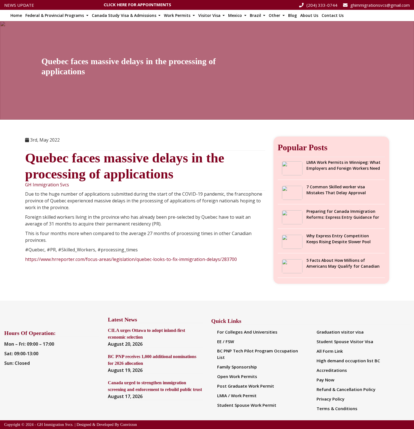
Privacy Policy (330, 399)
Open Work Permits (237, 376)
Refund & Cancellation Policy (346, 389)
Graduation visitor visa (340, 332)
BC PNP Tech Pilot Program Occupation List (257, 354)
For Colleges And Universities (247, 332)
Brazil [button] (256, 15)
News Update (19, 5)
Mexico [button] (235, 15)
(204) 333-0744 (321, 5)
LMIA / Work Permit (237, 395)
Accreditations (332, 370)
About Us (309, 15)
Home (16, 15)
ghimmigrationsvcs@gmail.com (380, 5)
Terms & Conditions (337, 408)
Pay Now (325, 380)
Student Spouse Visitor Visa (345, 341)
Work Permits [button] (178, 15)
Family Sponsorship (237, 367)
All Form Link (330, 351)
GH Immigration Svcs (47, 184)
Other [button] (275, 15)
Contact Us (333, 15)
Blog (292, 15)
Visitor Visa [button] (210, 15)
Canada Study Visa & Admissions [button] (124, 15)
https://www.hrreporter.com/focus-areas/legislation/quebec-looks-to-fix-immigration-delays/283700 (131, 259)
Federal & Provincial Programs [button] (55, 15)
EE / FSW (225, 341)
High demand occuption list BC (348, 360)
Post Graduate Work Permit (245, 386)
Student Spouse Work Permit (246, 405)
